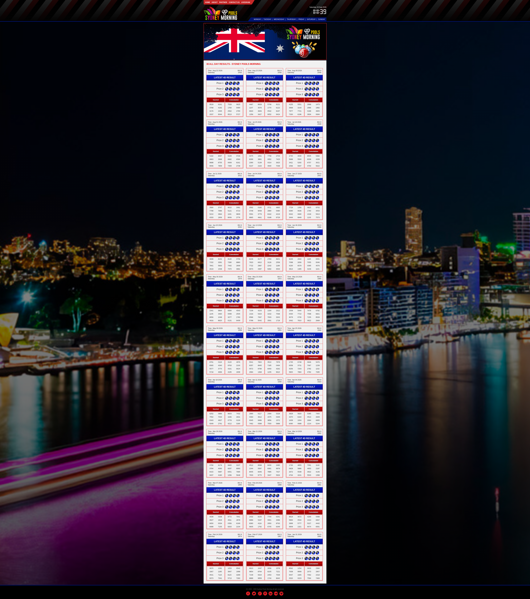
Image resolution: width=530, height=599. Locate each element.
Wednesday (279, 19)
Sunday (321, 19)
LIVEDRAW (245, 2)
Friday (301, 19)
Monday (257, 19)
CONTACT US (234, 2)
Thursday (291, 19)
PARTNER (223, 2)
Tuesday (267, 19)
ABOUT (215, 2)
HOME (207, 2)
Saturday (311, 19)
